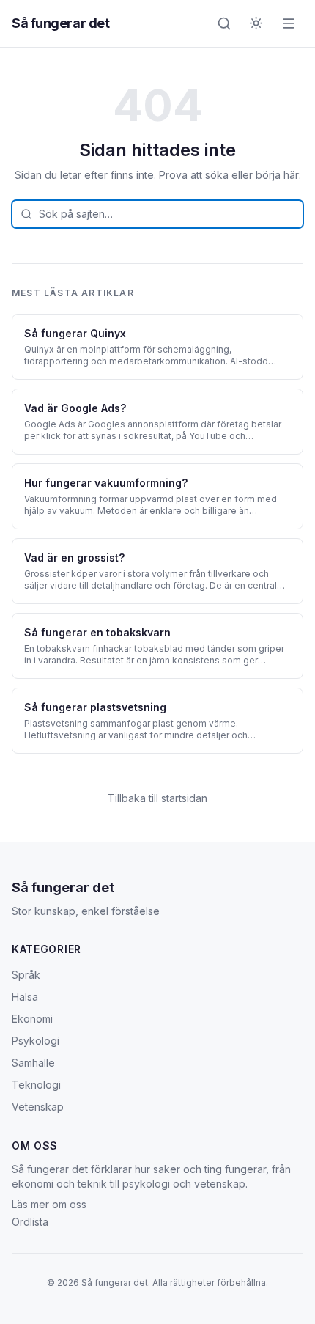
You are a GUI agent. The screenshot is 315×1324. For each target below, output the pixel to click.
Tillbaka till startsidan (157, 798)
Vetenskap (38, 1106)
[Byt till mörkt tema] (256, 23)
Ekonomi (32, 1018)
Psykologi (35, 1040)
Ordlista (30, 1221)
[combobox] (157, 214)
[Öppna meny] (288, 23)
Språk (26, 974)
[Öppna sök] (224, 23)
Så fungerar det (60, 23)
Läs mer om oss (49, 1204)
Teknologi (36, 1084)
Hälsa (25, 996)
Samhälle (33, 1062)
